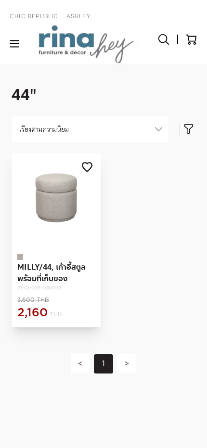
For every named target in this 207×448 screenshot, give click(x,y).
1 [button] (103, 364)
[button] (80, 363)
